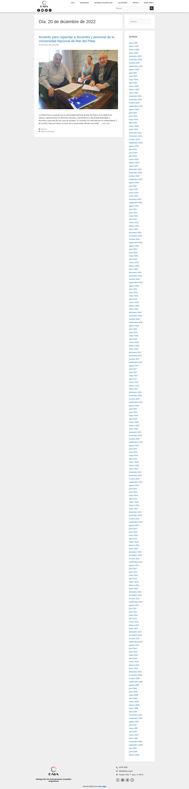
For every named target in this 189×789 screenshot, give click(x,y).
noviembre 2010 (135, 635)
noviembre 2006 (135, 742)
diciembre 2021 (135, 199)
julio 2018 (133, 329)
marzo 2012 (134, 582)
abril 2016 (133, 419)
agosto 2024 (134, 109)
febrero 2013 (134, 545)
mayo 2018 (133, 336)
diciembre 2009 (135, 672)
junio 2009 (133, 692)
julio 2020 (133, 249)
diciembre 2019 (135, 273)
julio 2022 (133, 186)
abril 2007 (133, 732)
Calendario (122, 3)
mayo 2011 (133, 615)
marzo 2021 (134, 223)
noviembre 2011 (135, 595)
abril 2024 (133, 123)
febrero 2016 (134, 426)
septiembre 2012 (136, 562)
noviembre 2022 (135, 173)
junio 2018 (133, 332)
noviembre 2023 (135, 136)
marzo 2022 (134, 193)
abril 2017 (133, 379)
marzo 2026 (134, 46)
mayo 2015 (133, 455)
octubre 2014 (134, 479)
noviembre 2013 (135, 515)
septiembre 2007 (136, 718)
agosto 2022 (134, 183)
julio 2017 (133, 369)
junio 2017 (133, 372)
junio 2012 (133, 572)
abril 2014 (133, 499)
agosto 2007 (134, 722)
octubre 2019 (134, 279)
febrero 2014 (134, 505)
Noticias (44, 129)
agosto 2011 (134, 605)
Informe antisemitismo (103, 3)
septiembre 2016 (136, 402)
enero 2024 (133, 129)
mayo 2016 (133, 416)
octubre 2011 (134, 599)
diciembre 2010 (135, 632)
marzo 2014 (134, 502)
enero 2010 (133, 668)
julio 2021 (133, 209)
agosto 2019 (134, 286)
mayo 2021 (133, 216)
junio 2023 (133, 153)
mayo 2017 (133, 376)
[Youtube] (42, 10)
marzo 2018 (134, 342)
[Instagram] (50, 10)
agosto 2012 (134, 565)
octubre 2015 (134, 439)
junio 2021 (133, 213)
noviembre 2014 (135, 475)
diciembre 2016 (135, 392)
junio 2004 (133, 752)
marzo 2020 (134, 262)
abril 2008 (133, 712)
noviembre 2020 (135, 236)
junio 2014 (133, 492)
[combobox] (132, 8)
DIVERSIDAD (84, 3)
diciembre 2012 (135, 552)
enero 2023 (133, 166)
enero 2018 (133, 349)
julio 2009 (133, 688)
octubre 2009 (134, 678)
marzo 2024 (134, 126)
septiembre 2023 (136, 143)
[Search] (152, 8)
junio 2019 (133, 292)
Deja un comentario (48, 131)
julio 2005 (133, 748)
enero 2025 (133, 93)
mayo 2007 (133, 728)
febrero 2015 (134, 465)
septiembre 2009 (136, 682)
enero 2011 (133, 628)
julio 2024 (133, 113)
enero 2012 (133, 589)
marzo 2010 (134, 662)
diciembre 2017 (135, 352)
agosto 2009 (134, 685)
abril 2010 (133, 658)
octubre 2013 (134, 519)
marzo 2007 (134, 735)
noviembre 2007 (135, 715)
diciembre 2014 (135, 472)
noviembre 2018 (135, 316)
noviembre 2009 (135, 675)
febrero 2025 (134, 89)
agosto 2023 (134, 146)
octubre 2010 (134, 638)
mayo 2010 (133, 655)
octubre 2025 (134, 63)
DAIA (72, 3)
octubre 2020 (134, 239)
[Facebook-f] (38, 10)
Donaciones (149, 3)
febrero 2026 (134, 50)
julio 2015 (133, 449)
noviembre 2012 (135, 555)
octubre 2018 (134, 319)
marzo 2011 (133, 622)
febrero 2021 (134, 226)
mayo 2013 (133, 535)
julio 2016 (133, 409)
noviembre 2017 (135, 356)
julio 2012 (133, 569)
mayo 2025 (133, 80)
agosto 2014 (134, 485)
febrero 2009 (134, 705)
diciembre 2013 (135, 512)
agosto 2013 (134, 525)
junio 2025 (133, 76)
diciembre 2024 (135, 96)
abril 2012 (133, 579)
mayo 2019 (133, 296)
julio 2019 (133, 289)
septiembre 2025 (136, 66)
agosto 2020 (134, 246)
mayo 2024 (133, 119)
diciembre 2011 (135, 592)
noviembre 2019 (135, 276)
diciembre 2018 (135, 312)
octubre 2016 (134, 399)
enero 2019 (133, 309)
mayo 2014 (133, 495)
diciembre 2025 (135, 56)
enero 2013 (133, 549)
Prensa (136, 3)
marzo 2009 (134, 702)
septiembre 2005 (136, 745)
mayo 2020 (133, 256)
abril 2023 (133, 156)
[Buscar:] (139, 22)
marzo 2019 (134, 302)
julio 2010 (133, 648)
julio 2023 (133, 149)
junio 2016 (133, 412)
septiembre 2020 (136, 243)
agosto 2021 (134, 206)
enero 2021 (133, 229)
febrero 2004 (134, 755)
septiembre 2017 (136, 362)
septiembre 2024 (136, 106)
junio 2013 (133, 532)
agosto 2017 (134, 366)
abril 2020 (133, 259)
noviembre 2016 (135, 396)
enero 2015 (133, 469)
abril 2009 (133, 698)
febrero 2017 (134, 386)
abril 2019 (133, 299)
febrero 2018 (134, 346)
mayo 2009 (133, 695)
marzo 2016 (134, 422)
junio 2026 (133, 43)
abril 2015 (133, 459)
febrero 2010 (134, 665)
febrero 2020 (134, 266)
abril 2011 (133, 619)
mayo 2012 (133, 575)
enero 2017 (133, 389)
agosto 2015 (134, 446)
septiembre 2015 (136, 442)
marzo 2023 (134, 159)
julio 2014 (133, 489)
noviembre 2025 (135, 60)
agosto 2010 (134, 645)
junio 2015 (133, 452)
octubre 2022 (134, 176)
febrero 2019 (134, 306)
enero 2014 (133, 509)
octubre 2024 (134, 103)
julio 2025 (133, 73)
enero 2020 (133, 269)
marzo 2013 (134, 542)
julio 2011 (133, 608)
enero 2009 (133, 708)
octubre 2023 (134, 139)
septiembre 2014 (136, 482)
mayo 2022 (133, 189)
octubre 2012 (134, 559)
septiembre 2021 (136, 203)
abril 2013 (133, 539)
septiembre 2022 (136, 179)
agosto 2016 (134, 406)
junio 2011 (133, 612)
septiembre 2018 (136, 322)
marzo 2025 (134, 86)
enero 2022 (133, 196)
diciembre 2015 (135, 432)
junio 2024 (133, 116)
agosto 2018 (134, 326)
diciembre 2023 (135, 133)
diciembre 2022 (135, 169)
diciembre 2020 (135, 233)
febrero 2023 (134, 163)
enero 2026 (133, 53)
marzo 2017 (134, 382)
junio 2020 (133, 253)
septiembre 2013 (136, 522)
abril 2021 (133, 219)
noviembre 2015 (135, 435)
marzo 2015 (134, 462)
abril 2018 (133, 339)
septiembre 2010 (136, 642)
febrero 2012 (134, 585)
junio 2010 (133, 652)
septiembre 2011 (135, 602)
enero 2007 (133, 738)
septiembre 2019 (136, 282)
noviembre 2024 (135, 100)
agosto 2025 (134, 70)
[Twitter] (46, 10)
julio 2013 (133, 529)
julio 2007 (133, 725)
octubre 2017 (134, 359)
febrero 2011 (134, 625)
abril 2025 (133, 83)
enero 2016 (133, 429)
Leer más (106, 123)
